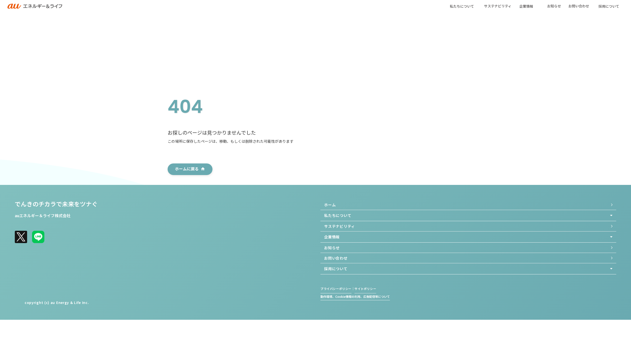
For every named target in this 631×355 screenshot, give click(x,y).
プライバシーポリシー (335, 288)
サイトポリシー (365, 288)
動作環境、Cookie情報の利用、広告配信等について (355, 297)
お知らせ (554, 5)
